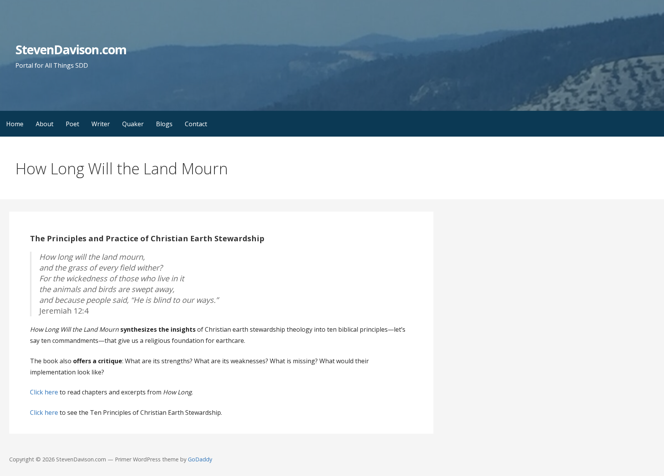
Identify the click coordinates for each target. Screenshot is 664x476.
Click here (44, 392)
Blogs (164, 124)
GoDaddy (200, 459)
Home (14, 124)
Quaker (133, 124)
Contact (196, 124)
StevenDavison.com (70, 49)
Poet (72, 124)
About (44, 124)
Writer (100, 124)
